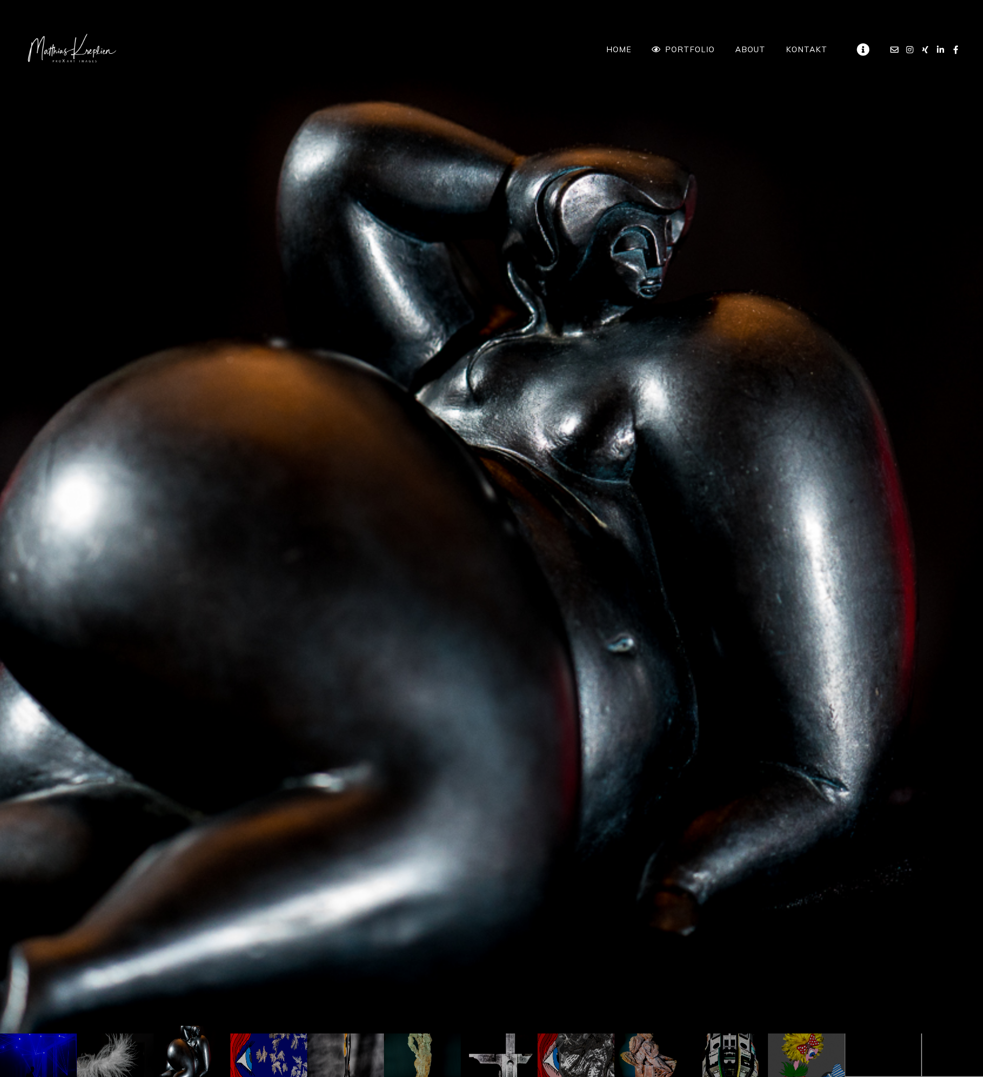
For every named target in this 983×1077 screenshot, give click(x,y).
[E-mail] (894, 49)
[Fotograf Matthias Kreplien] (71, 49)
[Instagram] (909, 49)
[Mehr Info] (862, 49)
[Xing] (925, 49)
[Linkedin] (940, 49)
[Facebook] (956, 49)
